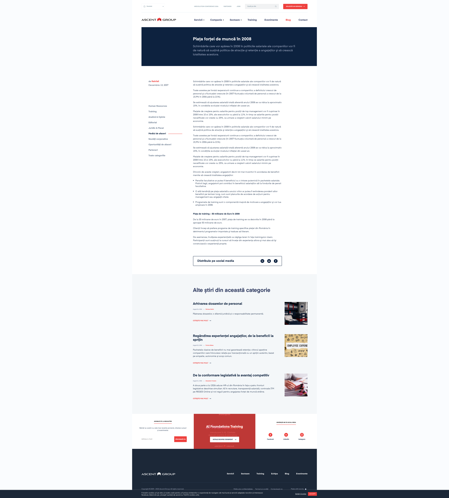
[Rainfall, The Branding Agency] (306, 489)
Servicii (198, 20)
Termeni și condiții (261, 489)
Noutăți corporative (158, 139)
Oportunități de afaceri (159, 145)
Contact (303, 20)
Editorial (152, 123)
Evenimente (271, 20)
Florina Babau (210, 345)
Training (252, 20)
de (153, 81)
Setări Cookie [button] (300, 494)
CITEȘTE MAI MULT (200, 321)
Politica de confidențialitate (243, 489)
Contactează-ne (276, 489)
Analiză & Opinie (156, 117)
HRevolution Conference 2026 (206, 6)
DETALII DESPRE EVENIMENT (223, 439)
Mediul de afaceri (157, 134)
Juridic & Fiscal (156, 128)
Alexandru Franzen (211, 381)
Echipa (274, 474)
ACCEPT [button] (312, 494)
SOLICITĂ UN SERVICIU (294, 6)
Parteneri (227, 6)
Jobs (239, 6)
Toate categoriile (156, 156)
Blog (288, 20)
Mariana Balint (210, 309)
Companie (216, 20)
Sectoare (235, 20)
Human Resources (157, 106)
